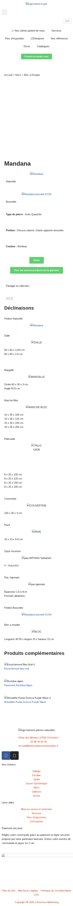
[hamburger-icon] (67, 20)
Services (56, 30)
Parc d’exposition (14, 38)
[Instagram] (14, 755)
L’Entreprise (37, 38)
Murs (18, 74)
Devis (27, 46)
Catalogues (43, 46)
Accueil (8, 74)
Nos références (59, 38)
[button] (4, 12)
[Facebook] (6, 755)
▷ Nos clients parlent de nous (28, 30)
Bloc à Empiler (32, 74)
